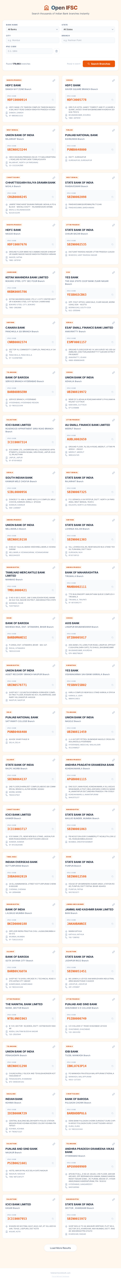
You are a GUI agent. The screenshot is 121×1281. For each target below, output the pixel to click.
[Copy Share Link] (54, 80)
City (8, 36)
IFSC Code (11, 46)
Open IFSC (64, 8)
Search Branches (100, 63)
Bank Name (12, 25)
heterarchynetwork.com (60, 1273)
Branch (66, 36)
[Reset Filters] (56, 51)
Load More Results (60, 1247)
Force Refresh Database (60, 1276)
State (65, 25)
